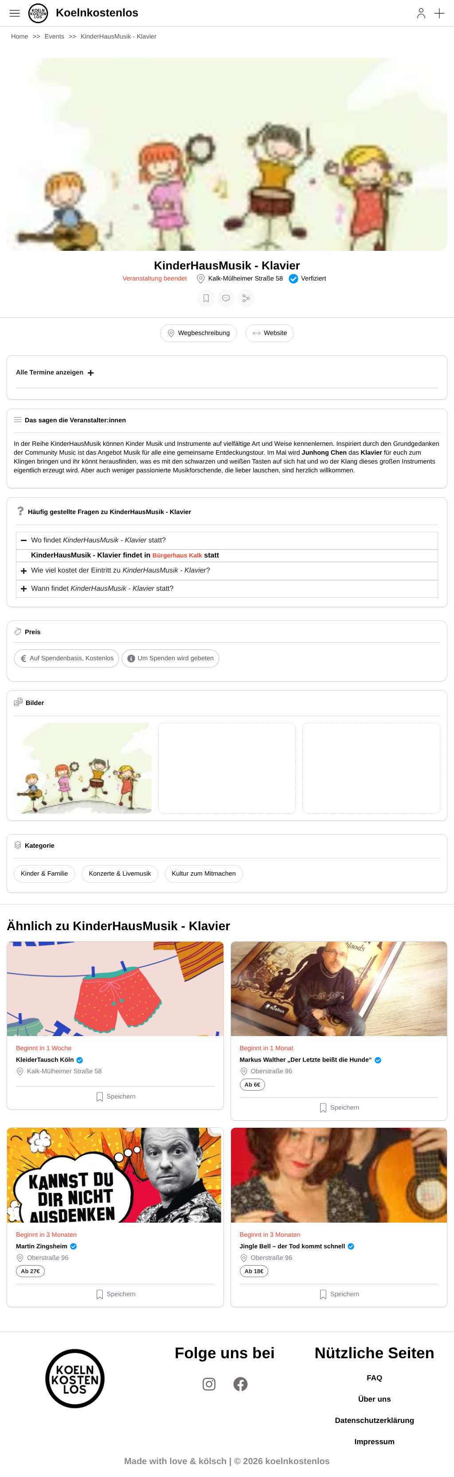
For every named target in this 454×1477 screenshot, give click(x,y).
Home (19, 36)
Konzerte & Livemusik (120, 873)
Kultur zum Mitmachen (204, 873)
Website (275, 333)
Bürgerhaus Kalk (177, 555)
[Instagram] (208, 1384)
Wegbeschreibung (204, 333)
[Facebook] (240, 1384)
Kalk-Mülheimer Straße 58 (245, 278)
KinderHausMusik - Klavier (119, 36)
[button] (439, 13)
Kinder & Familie (44, 873)
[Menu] (15, 13)
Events (54, 36)
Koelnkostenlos (97, 13)
